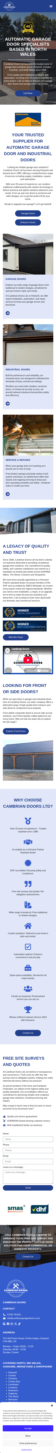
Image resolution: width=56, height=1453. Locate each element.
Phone (6, 1145)
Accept (28, 1428)
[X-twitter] (15, 1324)
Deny (28, 1435)
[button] (52, 1405)
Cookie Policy (26, 1450)
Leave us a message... (13, 1167)
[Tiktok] (19, 1324)
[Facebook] (8, 1324)
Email (5, 1156)
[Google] (4, 1324)
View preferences (28, 1443)
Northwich (13, 1390)
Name (6, 1133)
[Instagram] (11, 1324)
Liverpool (12, 1387)
